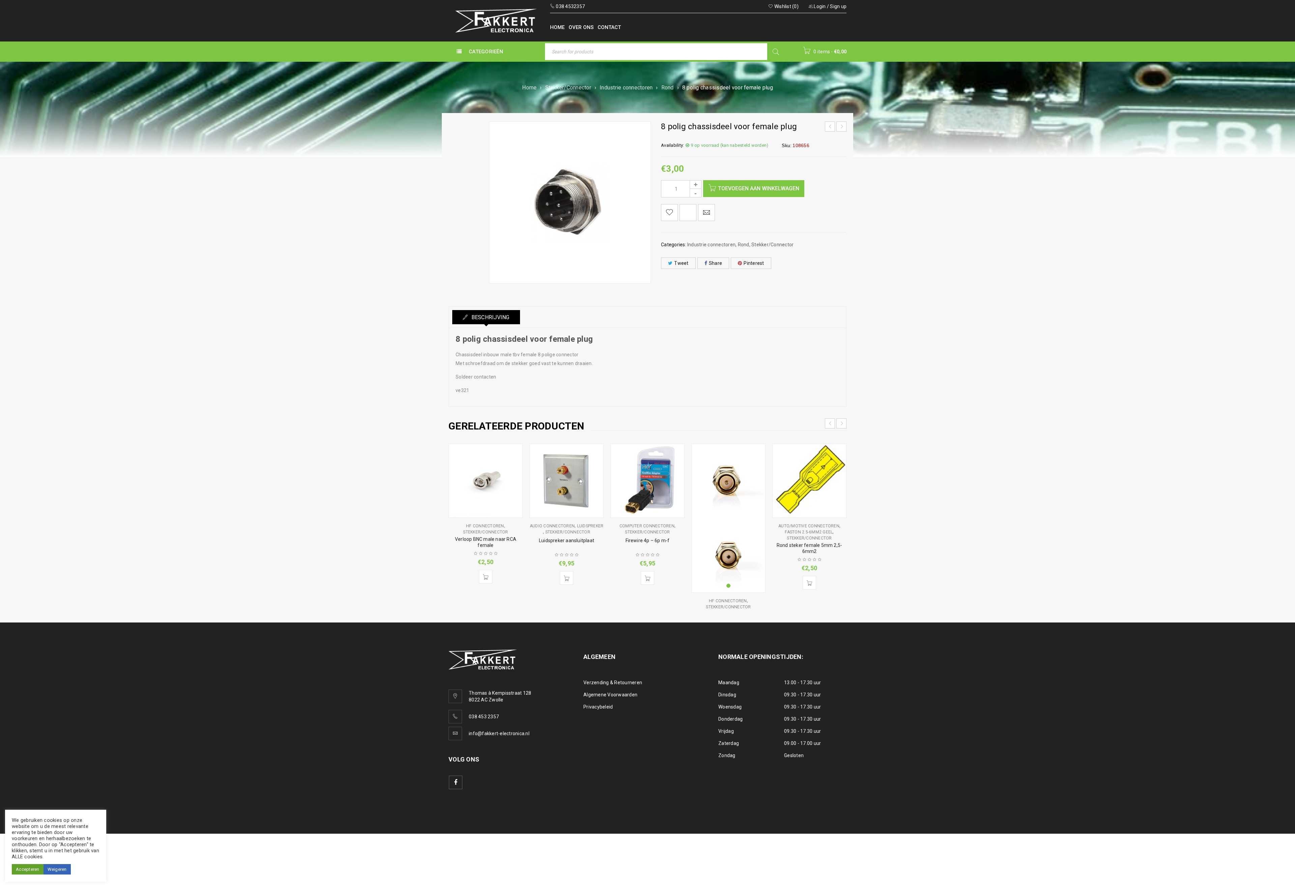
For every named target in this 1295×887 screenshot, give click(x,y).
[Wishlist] (669, 212)
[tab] (486, 317)
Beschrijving (489, 317)
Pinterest (754, 263)
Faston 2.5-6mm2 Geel (809, 532)
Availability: (672, 145)
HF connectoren (485, 526)
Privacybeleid (598, 707)
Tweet (681, 263)
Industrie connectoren (626, 87)
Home (529, 87)
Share (715, 263)
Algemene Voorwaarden (610, 694)
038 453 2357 (484, 716)
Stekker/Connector (568, 87)
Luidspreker (590, 526)
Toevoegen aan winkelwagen (758, 188)
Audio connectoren (552, 526)
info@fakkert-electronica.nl (499, 733)
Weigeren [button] (57, 869)
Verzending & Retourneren (612, 682)
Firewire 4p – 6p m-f (648, 540)
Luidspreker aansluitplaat (566, 540)
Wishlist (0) (786, 6)
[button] (485, 576)
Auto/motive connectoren (808, 526)
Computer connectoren (647, 526)
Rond (667, 87)
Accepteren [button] (27, 869)
